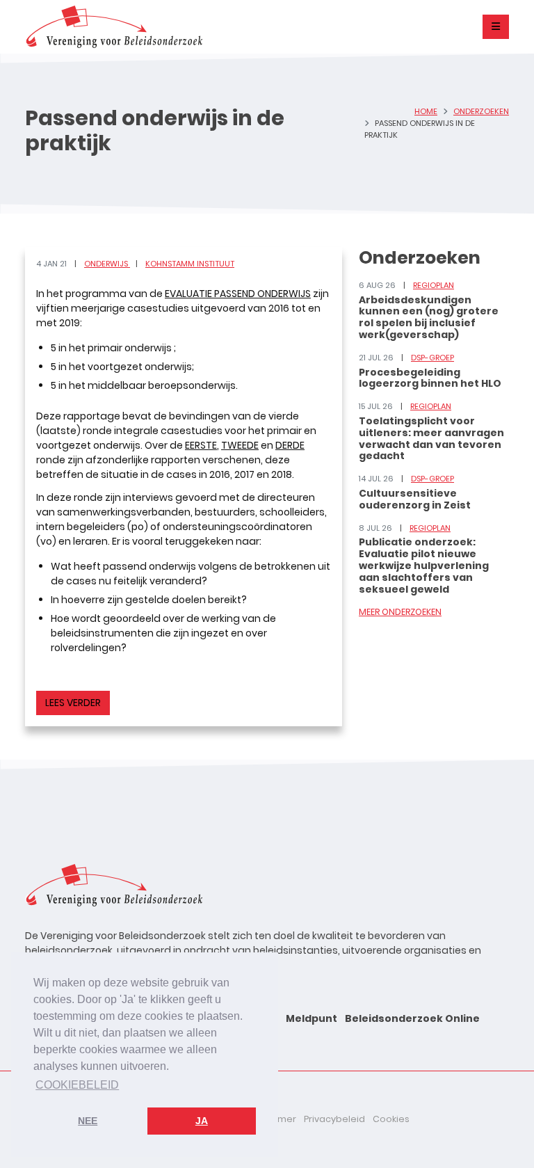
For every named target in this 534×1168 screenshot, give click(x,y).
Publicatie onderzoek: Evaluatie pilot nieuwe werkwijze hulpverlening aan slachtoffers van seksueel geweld (424, 565)
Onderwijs (107, 263)
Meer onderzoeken (400, 612)
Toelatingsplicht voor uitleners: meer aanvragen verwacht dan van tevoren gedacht (431, 438)
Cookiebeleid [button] (77, 1085)
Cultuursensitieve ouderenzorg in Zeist (415, 499)
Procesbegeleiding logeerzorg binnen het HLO (430, 378)
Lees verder (73, 703)
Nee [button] (87, 1120)
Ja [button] (201, 1120)
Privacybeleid (334, 1119)
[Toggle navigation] (496, 27)
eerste (201, 445)
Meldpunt (311, 1018)
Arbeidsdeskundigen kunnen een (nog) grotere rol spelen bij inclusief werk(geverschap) (429, 317)
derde (290, 445)
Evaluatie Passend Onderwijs (238, 294)
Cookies (391, 1119)
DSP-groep (432, 357)
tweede (240, 445)
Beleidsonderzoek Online (412, 1018)
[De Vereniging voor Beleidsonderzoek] (113, 27)
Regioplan (433, 285)
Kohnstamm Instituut (189, 263)
